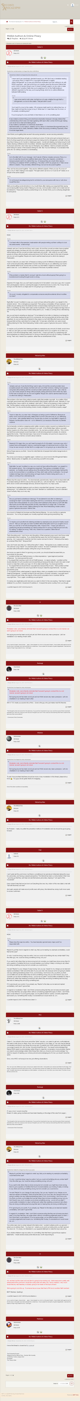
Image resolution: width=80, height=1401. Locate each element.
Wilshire (40, 733)
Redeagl (40, 663)
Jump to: (55, 1383)
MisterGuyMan (40, 355)
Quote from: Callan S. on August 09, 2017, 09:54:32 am (23, 74)
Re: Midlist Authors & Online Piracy (40, 62)
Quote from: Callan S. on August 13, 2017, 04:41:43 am (21, 1169)
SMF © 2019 (11, 1393)
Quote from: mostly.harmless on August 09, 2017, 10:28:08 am (23, 71)
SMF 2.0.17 (4, 1393)
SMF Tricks (76, 1395)
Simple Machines (19, 1393)
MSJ (40, 1015)
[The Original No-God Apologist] (41, 615)
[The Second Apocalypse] (11, 4)
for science (30, 1345)
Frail (40, 850)
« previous (67, 26)
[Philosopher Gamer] (45, 58)
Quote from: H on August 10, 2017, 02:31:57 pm (19, 687)
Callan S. (40, 47)
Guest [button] (77, 5)
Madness (40, 1319)
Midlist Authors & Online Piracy (32, 21)
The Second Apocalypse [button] (15, 21)
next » (72, 26)
